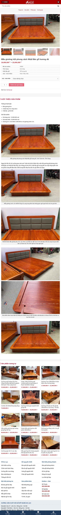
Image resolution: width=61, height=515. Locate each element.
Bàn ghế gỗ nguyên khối (28, 465)
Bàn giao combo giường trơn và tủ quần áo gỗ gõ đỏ (50, 451)
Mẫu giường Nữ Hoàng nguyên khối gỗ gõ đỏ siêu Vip (30, 451)
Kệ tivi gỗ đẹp (46, 471)
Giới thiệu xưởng (6, 465)
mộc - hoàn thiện (6, 78)
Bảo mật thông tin (6, 474)
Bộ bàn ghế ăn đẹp (6, 484)
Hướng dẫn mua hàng (7, 471)
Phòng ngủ (33, 10)
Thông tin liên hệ (6, 477)
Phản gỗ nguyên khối (28, 474)
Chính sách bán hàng (7, 468)
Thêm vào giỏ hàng (16, 84)
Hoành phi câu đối (27, 493)
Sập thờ (24, 487)
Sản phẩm (26, 10)
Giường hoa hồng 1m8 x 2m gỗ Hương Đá (50, 429)
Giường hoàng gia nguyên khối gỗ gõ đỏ (30, 406)
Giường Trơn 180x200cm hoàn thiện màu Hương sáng (50, 382)
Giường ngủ (40, 10)
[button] (58, 2)
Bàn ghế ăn (4, 490)
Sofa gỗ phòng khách (48, 468)
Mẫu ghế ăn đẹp (5, 493)
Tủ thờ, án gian (26, 496)
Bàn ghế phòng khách (48, 465)
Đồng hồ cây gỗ (46, 474)
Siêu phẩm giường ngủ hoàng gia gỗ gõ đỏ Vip (9, 429)
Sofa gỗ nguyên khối (27, 471)
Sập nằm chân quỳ (27, 490)
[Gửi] (58, 6)
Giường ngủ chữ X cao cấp (9, 451)
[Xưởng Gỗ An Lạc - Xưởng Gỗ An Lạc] (30, 2)
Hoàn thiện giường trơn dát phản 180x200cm (29, 429)
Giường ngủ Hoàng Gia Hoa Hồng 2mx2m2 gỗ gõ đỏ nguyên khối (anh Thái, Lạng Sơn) (10, 383)
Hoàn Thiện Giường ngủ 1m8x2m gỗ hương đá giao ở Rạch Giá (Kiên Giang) (29, 383)
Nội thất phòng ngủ (27, 484)
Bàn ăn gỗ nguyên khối (28, 468)
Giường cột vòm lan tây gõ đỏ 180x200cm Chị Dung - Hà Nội (50, 406)
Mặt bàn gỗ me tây (6, 496)
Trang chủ (20, 10)
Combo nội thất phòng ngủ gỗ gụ (10, 405)
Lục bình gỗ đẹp (46, 477)
